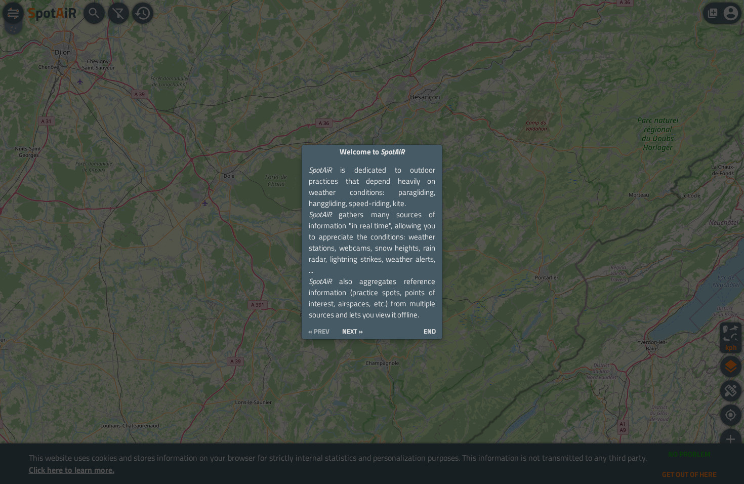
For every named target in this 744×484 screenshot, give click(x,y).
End (430, 331)
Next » (352, 331)
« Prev (318, 331)
